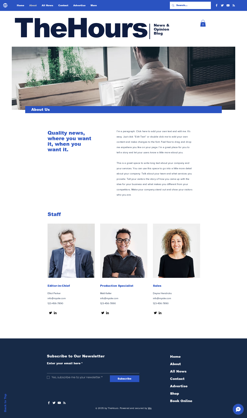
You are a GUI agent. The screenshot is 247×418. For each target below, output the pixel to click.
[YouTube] (228, 5)
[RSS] (234, 5)
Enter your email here (65, 363)
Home (175, 356)
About (175, 364)
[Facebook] (216, 5)
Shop (174, 393)
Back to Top (5, 403)
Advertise (179, 386)
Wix (150, 408)
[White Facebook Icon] (49, 403)
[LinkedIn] (55, 313)
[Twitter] (222, 5)
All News (178, 371)
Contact (177, 379)
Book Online (181, 401)
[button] (203, 23)
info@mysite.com (57, 298)
